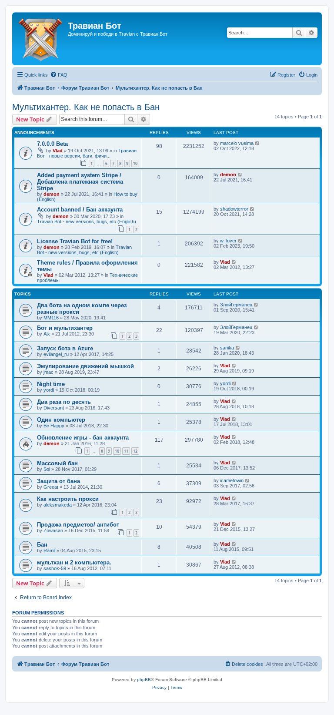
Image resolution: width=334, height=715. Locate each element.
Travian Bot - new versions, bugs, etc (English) (86, 221)
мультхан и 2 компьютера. (74, 562)
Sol (46, 469)
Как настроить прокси (68, 499)
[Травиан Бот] (41, 38)
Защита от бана (58, 481)
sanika (227, 347)
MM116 (51, 317)
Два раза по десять (64, 402)
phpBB (144, 679)
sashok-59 (54, 568)
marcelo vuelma (237, 143)
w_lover (228, 240)
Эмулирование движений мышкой (85, 366)
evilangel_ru (56, 354)
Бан (42, 544)
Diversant (53, 407)
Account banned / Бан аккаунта (80, 209)
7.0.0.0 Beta (52, 144)
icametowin (232, 480)
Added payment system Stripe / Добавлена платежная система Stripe (80, 181)
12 (135, 451)
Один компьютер (61, 419)
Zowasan (53, 530)
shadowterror (234, 208)
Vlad (58, 150)
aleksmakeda (57, 504)
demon (51, 194)
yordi (48, 390)
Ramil (49, 550)
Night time (51, 384)
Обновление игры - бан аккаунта (83, 437)
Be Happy (53, 425)
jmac (48, 372)
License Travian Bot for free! (75, 241)
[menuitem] (58, 75)
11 (126, 451)
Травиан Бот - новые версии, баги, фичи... (87, 153)
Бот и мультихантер (65, 328)
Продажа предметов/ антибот (78, 524)
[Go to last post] (258, 143)
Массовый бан (57, 463)
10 (135, 163)
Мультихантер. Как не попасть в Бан (86, 107)
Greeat (50, 487)
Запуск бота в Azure (65, 348)
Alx (46, 333)
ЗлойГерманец (236, 304)
